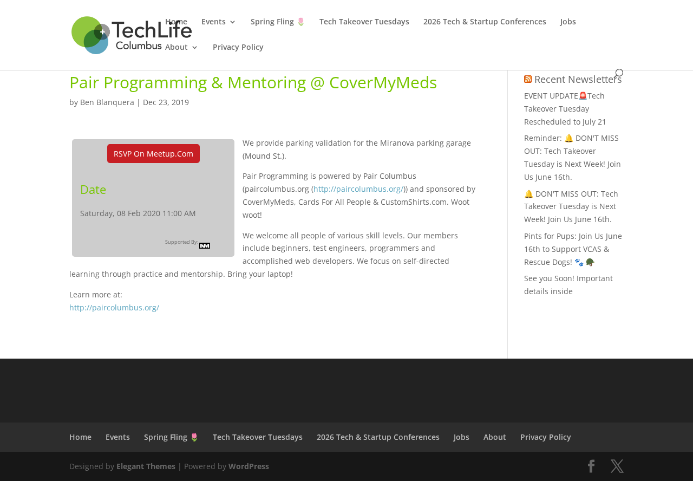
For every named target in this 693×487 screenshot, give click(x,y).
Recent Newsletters (578, 79)
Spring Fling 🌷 (278, 22)
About (176, 47)
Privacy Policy (238, 47)
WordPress (248, 466)
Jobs (568, 22)
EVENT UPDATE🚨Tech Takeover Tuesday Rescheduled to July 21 (565, 108)
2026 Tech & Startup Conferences (484, 22)
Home (176, 22)
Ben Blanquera (107, 102)
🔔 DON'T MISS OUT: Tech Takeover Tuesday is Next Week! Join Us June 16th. (571, 207)
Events (213, 22)
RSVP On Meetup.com (153, 153)
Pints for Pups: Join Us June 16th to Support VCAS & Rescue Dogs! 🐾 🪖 (573, 249)
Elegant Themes (145, 466)
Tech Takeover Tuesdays (364, 22)
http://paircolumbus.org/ (358, 189)
